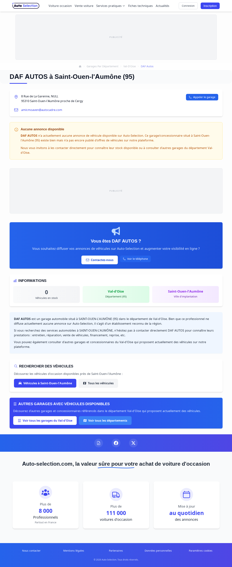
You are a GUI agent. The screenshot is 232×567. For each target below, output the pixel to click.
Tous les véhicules (101, 383)
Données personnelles (158, 550)
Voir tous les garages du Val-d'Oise (47, 420)
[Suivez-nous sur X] (133, 443)
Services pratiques (109, 6)
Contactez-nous (102, 260)
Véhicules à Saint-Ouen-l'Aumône (47, 383)
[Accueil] (80, 66)
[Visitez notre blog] (98, 443)
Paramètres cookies (200, 550)
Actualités (162, 6)
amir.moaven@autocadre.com (41, 110)
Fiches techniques (140, 6)
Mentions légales (73, 550)
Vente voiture (84, 6)
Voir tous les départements (107, 420)
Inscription (210, 6)
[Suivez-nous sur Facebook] (116, 443)
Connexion (188, 5)
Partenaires (116, 550)
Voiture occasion (60, 6)
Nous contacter (31, 550)
